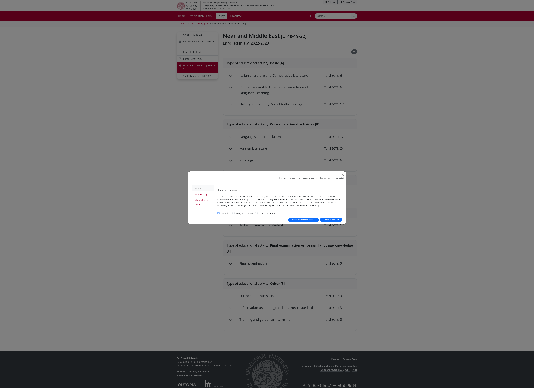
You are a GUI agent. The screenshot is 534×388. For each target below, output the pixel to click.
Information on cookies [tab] (201, 202)
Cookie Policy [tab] (200, 194)
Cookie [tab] (197, 188)
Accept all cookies (331, 220)
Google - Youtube (244, 213)
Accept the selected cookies (303, 220)
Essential (225, 213)
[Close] (343, 175)
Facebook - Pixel (267, 213)
